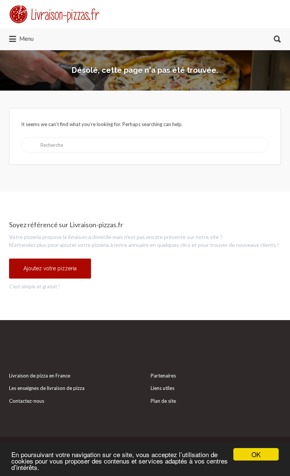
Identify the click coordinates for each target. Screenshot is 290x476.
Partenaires (163, 376)
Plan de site (163, 401)
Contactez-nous (26, 401)
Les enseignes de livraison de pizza (47, 388)
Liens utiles (162, 388)
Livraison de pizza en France (39, 376)
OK (256, 454)
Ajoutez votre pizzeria (50, 268)
